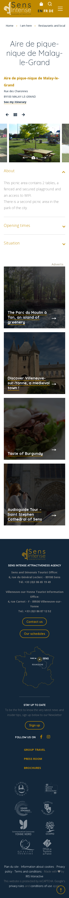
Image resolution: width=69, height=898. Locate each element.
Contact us (34, 622)
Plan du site (11, 866)
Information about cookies (37, 866)
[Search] (50, 4)
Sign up (34, 725)
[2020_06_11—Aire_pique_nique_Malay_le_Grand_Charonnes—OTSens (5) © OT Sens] (34, 143)
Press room (33, 759)
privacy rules (16, 886)
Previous (25, 157)
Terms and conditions (28, 871)
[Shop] (41, 4)
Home (9, 25)
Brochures (32, 768)
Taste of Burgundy (25, 453)
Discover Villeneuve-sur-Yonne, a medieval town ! (29, 383)
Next (43, 157)
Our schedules (34, 634)
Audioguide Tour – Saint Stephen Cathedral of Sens (25, 514)
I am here (26, 25)
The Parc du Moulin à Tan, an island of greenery (27, 317)
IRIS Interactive (34, 876)
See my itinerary (15, 102)
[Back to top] (61, 889)
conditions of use (41, 886)
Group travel (34, 750)
